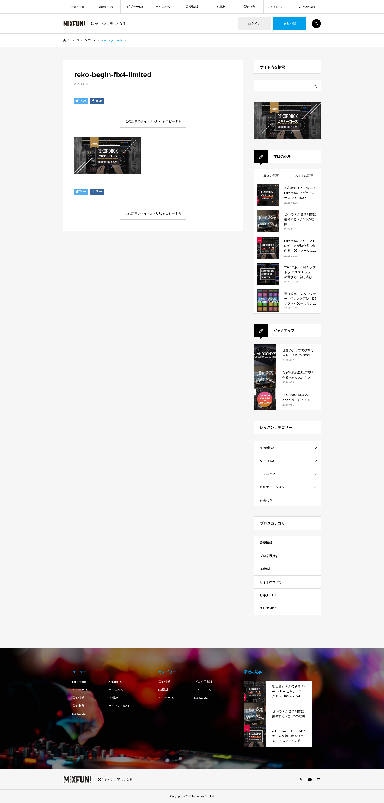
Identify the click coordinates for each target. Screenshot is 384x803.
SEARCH (316, 23)
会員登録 (290, 23)
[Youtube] (310, 779)
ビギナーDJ (135, 6)
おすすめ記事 (304, 175)
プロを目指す (269, 556)
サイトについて (278, 6)
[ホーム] (64, 40)
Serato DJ (106, 6)
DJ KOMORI (306, 6)
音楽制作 (249, 6)
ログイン (254, 23)
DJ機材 (221, 6)
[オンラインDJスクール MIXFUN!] (74, 24)
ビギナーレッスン (272, 487)
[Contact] (318, 779)
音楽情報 (192, 6)
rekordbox (77, 6)
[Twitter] (301, 779)
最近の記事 (271, 175)
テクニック (163, 6)
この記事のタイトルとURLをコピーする (153, 121)
